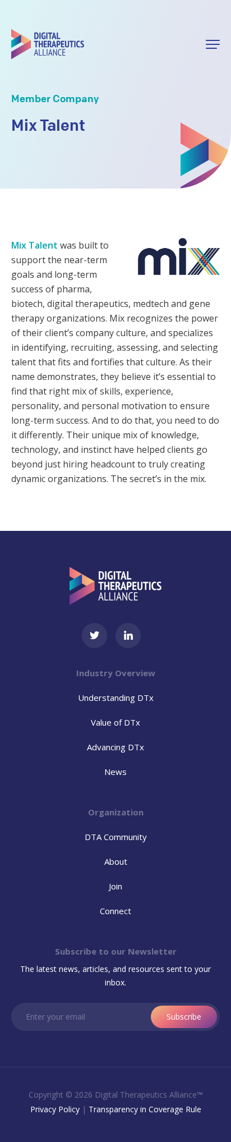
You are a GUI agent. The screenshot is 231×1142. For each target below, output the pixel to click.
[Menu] (212, 44)
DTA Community (116, 836)
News (115, 771)
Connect (115, 910)
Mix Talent (34, 245)
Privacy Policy (55, 1109)
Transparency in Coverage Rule (145, 1109)
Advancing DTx (115, 747)
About (115, 861)
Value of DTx (115, 722)
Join (115, 886)
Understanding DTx (116, 697)
